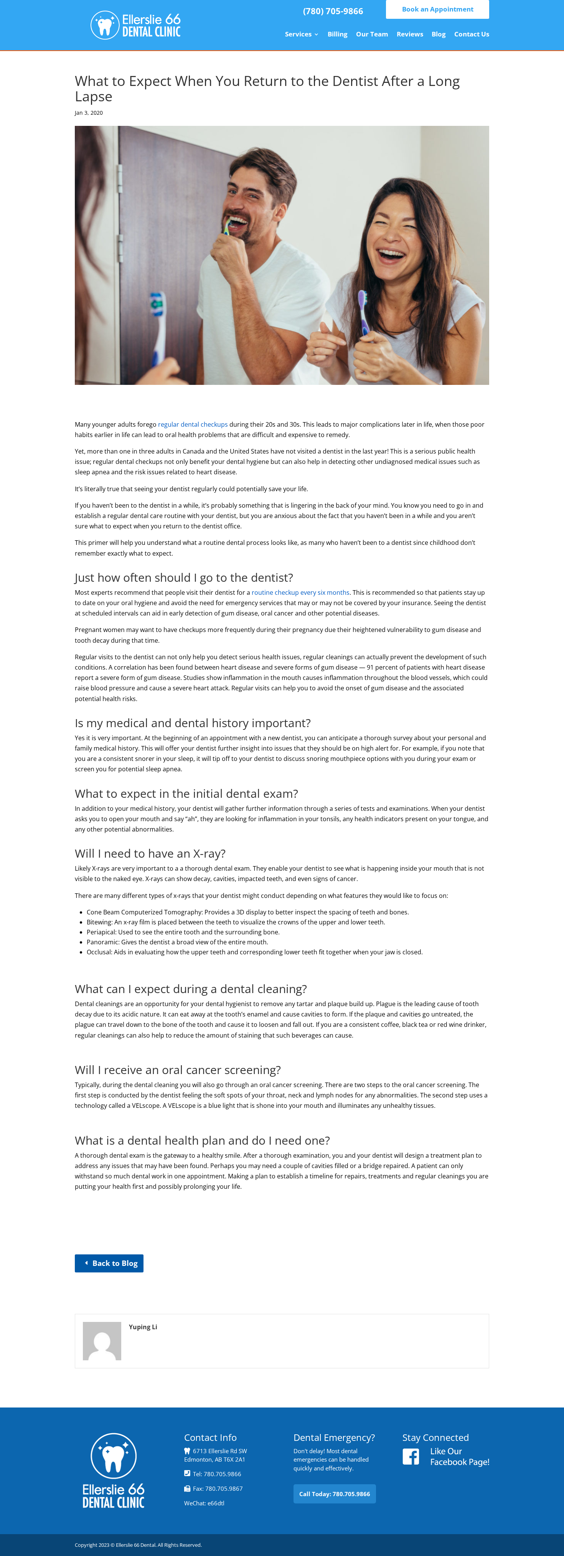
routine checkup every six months (301, 592)
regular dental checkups (193, 424)
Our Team (372, 34)
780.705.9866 (222, 1474)
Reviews (410, 34)
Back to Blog (115, 1263)
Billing (338, 34)
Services (298, 34)
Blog (439, 34)
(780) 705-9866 (333, 11)
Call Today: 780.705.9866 (334, 1494)
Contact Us (471, 34)
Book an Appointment (437, 9)
